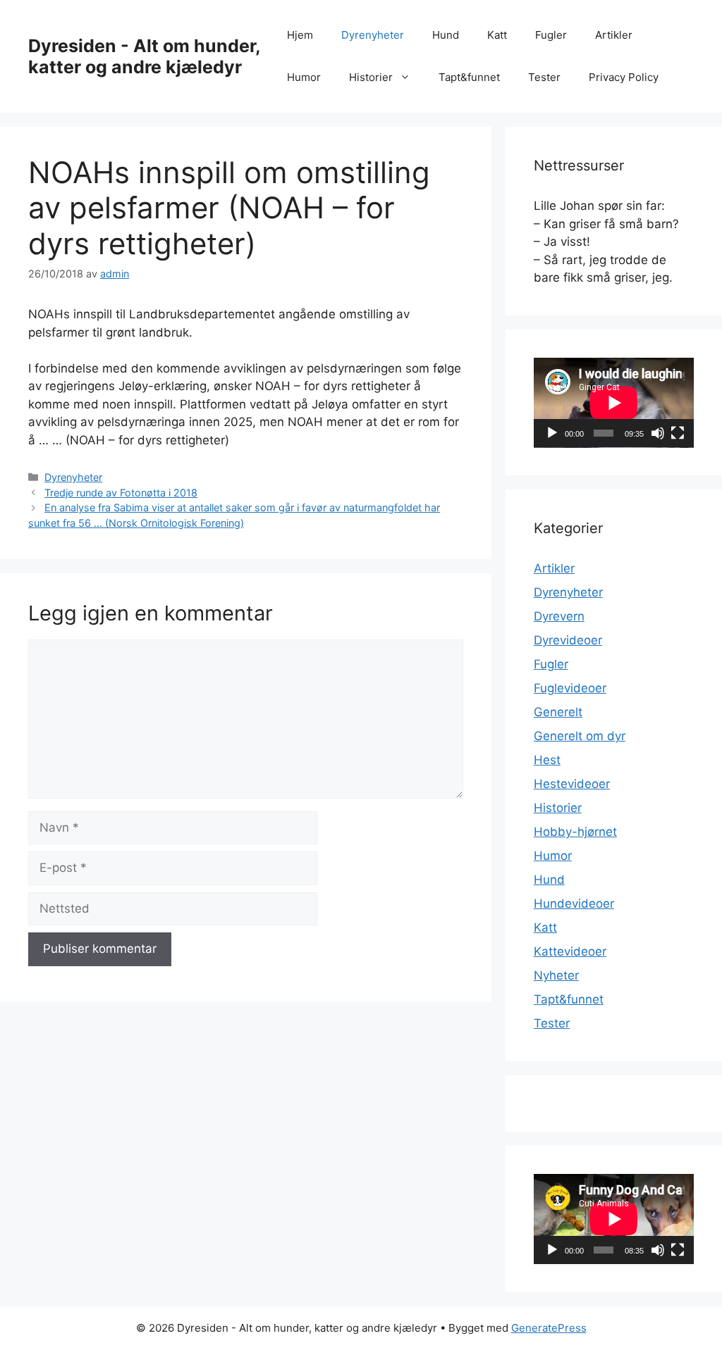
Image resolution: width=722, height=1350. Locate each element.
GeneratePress (549, 1328)
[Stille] (658, 433)
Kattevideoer (570, 951)
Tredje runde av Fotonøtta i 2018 (120, 493)
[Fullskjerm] (678, 433)
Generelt (558, 712)
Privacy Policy (624, 77)
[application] (614, 403)
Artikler (613, 35)
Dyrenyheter (372, 35)
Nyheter (556, 975)
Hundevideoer (574, 903)
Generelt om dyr (579, 736)
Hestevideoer (572, 784)
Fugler (551, 35)
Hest (547, 760)
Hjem (300, 35)
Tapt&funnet (469, 77)
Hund (445, 35)
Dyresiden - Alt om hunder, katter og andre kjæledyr (144, 56)
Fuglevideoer (570, 688)
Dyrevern (559, 616)
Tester (544, 77)
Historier (371, 77)
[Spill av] (552, 433)
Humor (304, 77)
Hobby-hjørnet (575, 832)
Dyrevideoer (568, 640)
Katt (497, 35)
